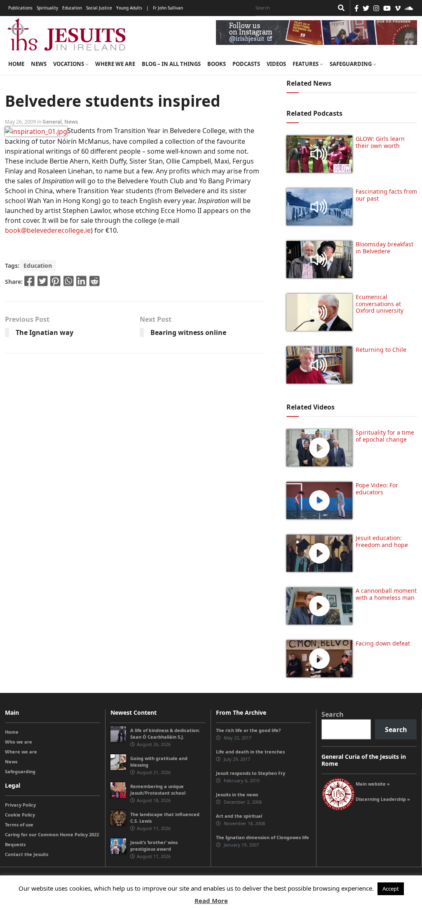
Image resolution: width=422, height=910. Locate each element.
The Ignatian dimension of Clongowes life (262, 837)
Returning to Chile (381, 349)
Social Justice (99, 8)
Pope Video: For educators (377, 488)
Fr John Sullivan (168, 8)
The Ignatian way (44, 332)
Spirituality (47, 8)
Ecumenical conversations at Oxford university (379, 304)
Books (216, 64)
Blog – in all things (171, 64)
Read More (211, 900)
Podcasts (246, 64)
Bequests (15, 844)
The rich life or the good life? (248, 730)
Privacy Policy (20, 805)
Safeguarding (351, 64)
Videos (276, 64)
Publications (20, 8)
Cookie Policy (20, 815)
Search (332, 714)
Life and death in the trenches (250, 752)
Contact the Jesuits (26, 854)
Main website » (373, 784)
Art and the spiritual (239, 816)
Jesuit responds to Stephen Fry (250, 773)
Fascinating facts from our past (386, 194)
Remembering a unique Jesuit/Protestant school (157, 789)
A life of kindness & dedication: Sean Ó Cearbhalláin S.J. (165, 733)
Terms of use (19, 824)
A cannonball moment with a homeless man (386, 594)
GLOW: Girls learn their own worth (380, 142)
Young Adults (129, 8)
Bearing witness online (188, 332)
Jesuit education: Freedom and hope (382, 541)
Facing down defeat (383, 643)
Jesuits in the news (237, 794)
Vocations (69, 64)
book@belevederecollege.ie (48, 230)
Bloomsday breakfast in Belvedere (384, 247)
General (52, 121)
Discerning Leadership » (383, 799)
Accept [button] (390, 888)
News (39, 64)
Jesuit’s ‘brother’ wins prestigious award (154, 845)
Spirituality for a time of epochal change (385, 435)
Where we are (115, 64)
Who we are (18, 742)
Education (72, 8)
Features (306, 64)
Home (16, 64)
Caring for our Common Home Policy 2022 (52, 834)
